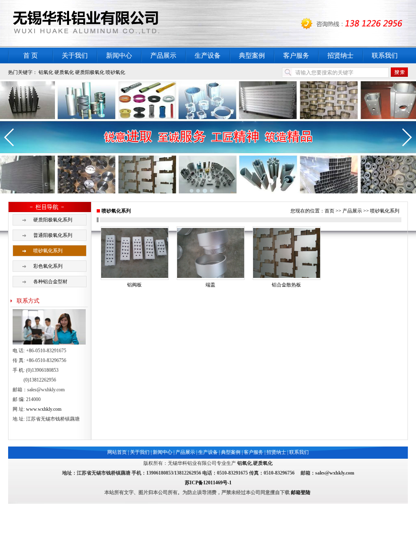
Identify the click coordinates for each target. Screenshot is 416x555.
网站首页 (117, 452)
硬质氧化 (64, 72)
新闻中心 (119, 55)
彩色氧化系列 (48, 266)
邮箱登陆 (300, 492)
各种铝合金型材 (50, 281)
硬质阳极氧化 (89, 72)
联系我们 (385, 55)
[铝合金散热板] (286, 276)
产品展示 (163, 55)
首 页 (30, 55)
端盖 (210, 285)
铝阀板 (134, 285)
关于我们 (75, 55)
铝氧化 (46, 72)
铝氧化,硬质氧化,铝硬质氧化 (109, 24)
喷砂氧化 (115, 72)
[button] (9, 137)
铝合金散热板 (286, 285)
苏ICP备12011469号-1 (208, 483)
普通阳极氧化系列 (52, 235)
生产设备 (208, 55)
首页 (329, 211)
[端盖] (210, 276)
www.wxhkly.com (43, 409)
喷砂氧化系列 (48, 251)
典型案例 (252, 55)
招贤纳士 (340, 55)
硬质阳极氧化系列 (52, 220)
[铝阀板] (134, 276)
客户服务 (296, 55)
